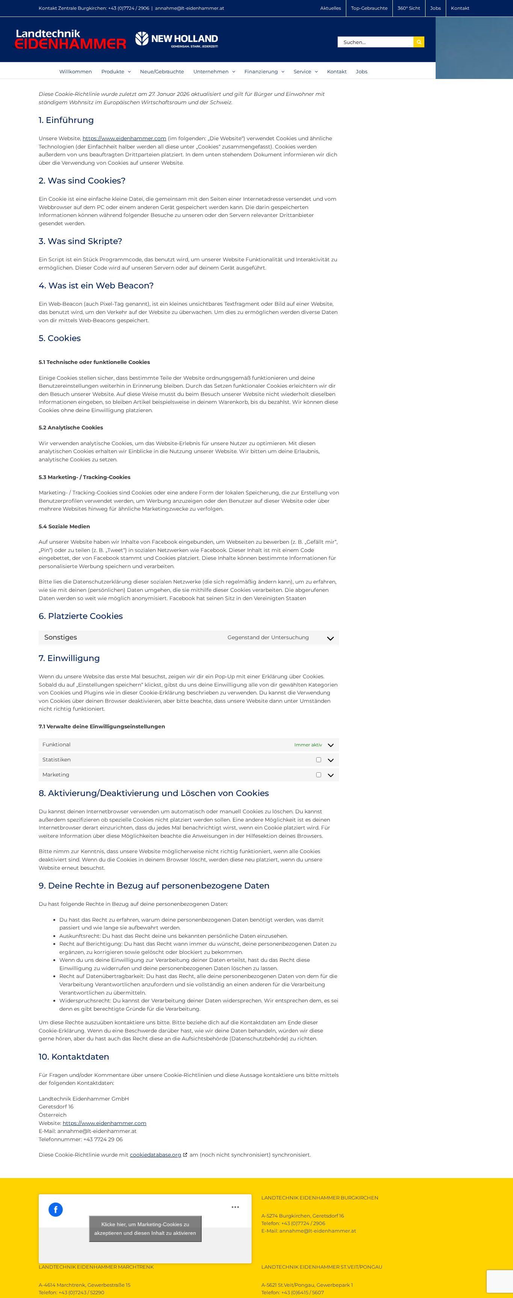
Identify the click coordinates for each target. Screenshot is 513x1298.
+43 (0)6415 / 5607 (302, 1292)
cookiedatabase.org (155, 1154)
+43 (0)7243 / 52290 (81, 1292)
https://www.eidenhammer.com (124, 138)
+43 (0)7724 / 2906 (128, 8)
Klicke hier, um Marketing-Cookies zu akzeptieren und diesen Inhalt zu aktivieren (145, 1228)
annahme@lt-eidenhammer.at (189, 8)
